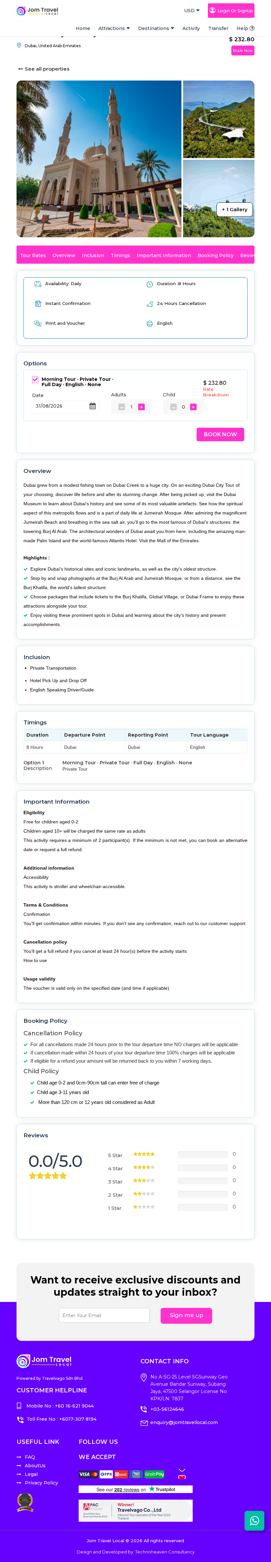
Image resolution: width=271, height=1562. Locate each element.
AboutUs (35, 1466)
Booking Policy (216, 255)
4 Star (115, 1168)
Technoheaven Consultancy (165, 1551)
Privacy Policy (41, 1483)
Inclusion (93, 255)
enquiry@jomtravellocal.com (184, 1422)
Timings (120, 255)
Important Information (164, 255)
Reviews (250, 255)
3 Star (115, 1181)
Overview (64, 255)
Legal (31, 1474)
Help (242, 28)
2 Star (115, 1195)
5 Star (115, 1155)
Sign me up (186, 1315)
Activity (191, 28)
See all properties (47, 69)
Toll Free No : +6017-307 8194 (61, 1419)
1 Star (115, 1208)
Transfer (218, 28)
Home (83, 28)
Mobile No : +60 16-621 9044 (60, 1406)
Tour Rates (33, 255)
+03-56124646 (167, 1409)
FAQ (30, 1457)
